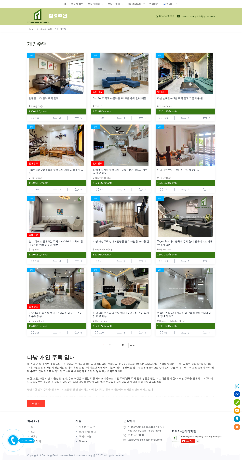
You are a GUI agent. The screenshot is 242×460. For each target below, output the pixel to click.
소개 (33, 432)
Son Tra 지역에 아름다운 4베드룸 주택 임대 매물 (119, 98)
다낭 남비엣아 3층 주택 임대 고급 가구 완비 (181, 98)
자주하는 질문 (87, 427)
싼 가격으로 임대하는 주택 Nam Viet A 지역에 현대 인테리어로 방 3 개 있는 (56, 243)
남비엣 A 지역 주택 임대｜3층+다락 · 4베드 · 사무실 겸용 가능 (120, 171)
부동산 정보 (77, 4)
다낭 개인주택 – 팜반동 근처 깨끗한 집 (178, 169)
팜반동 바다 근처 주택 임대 (44, 98)
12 (123, 345)
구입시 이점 (86, 436)
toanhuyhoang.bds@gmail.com (198, 16)
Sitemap (83, 441)
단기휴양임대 (135, 4)
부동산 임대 (114, 4)
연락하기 (154, 4)
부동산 (34, 436)
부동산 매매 (94, 4)
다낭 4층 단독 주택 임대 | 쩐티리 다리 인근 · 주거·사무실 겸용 (56, 314)
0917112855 (27, 440)
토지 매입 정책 (87, 432)
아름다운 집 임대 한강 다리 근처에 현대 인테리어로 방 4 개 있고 (184, 314)
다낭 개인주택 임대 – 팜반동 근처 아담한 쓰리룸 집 (121, 241)
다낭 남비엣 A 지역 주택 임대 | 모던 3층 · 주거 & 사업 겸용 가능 (121, 314)
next (132, 345)
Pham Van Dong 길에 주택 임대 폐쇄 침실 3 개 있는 (56, 171)
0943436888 (166, 16)
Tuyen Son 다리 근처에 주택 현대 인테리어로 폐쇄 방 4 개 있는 (184, 243)
